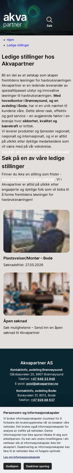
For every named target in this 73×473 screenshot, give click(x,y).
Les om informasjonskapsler (21, 457)
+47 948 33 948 (43, 379)
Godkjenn (12, 466)
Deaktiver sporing (37, 466)
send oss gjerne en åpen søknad (28, 179)
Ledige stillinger (18, 45)
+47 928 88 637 (43, 400)
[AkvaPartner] (22, 15)
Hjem (10, 40)
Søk (49, 25)
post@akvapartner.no (42, 383)
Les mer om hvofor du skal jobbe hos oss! (35, 151)
